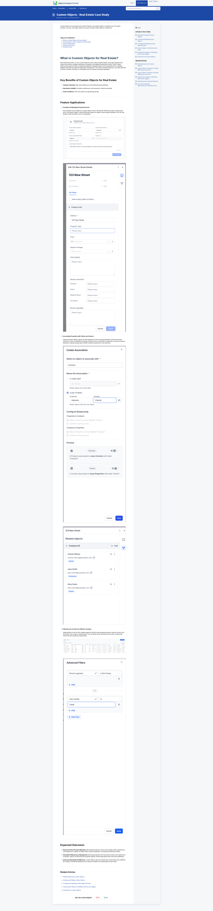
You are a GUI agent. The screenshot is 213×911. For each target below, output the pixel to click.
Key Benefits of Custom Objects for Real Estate (77, 42)
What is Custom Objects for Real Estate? (75, 40)
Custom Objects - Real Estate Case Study (147, 48)
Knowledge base (142, 3)
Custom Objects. (73, 8)
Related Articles (67, 47)
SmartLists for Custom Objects (146, 56)
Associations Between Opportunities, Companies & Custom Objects (148, 84)
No (98, 897)
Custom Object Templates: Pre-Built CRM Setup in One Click (148, 69)
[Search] (158, 8)
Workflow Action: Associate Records (148, 81)
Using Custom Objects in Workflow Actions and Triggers (79, 887)
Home (132, 3)
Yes (107, 897)
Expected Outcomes (69, 45)
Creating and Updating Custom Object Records (77, 883)
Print (139, 28)
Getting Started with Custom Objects (74, 877)
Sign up (156, 1)
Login (150, 1)
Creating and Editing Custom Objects (74, 880)
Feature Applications (69, 43)
